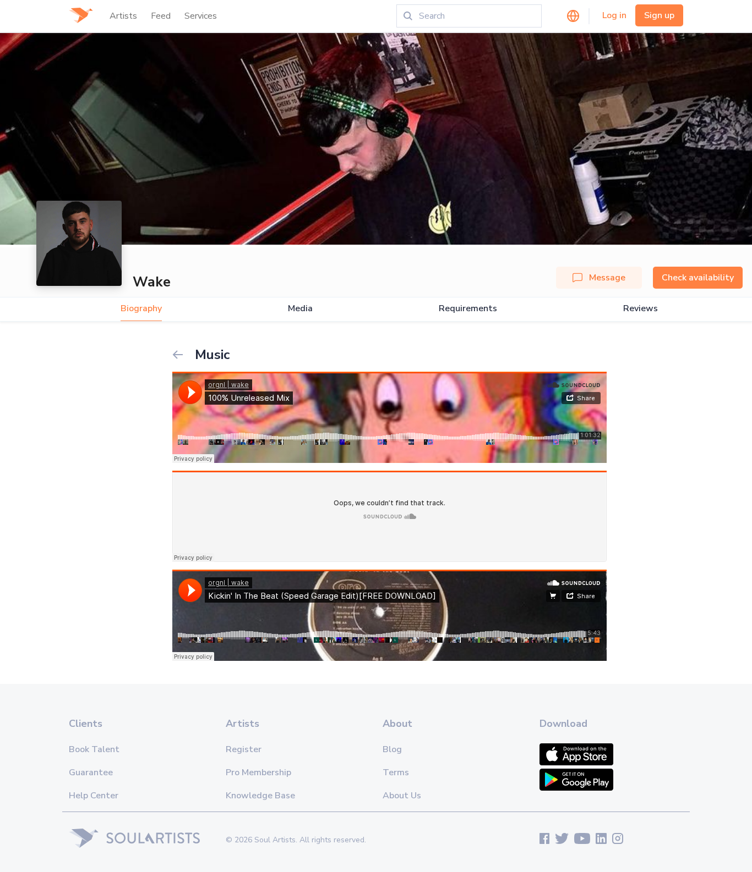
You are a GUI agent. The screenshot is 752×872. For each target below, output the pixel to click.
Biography (141, 308)
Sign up (659, 15)
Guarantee (91, 772)
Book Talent (94, 749)
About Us (402, 795)
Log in (614, 15)
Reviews (640, 308)
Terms (396, 772)
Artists (123, 16)
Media (300, 308)
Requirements (468, 308)
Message (607, 278)
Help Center (93, 795)
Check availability (698, 278)
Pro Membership (258, 772)
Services (200, 16)
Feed (161, 16)
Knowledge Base (260, 795)
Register (243, 749)
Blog (392, 749)
